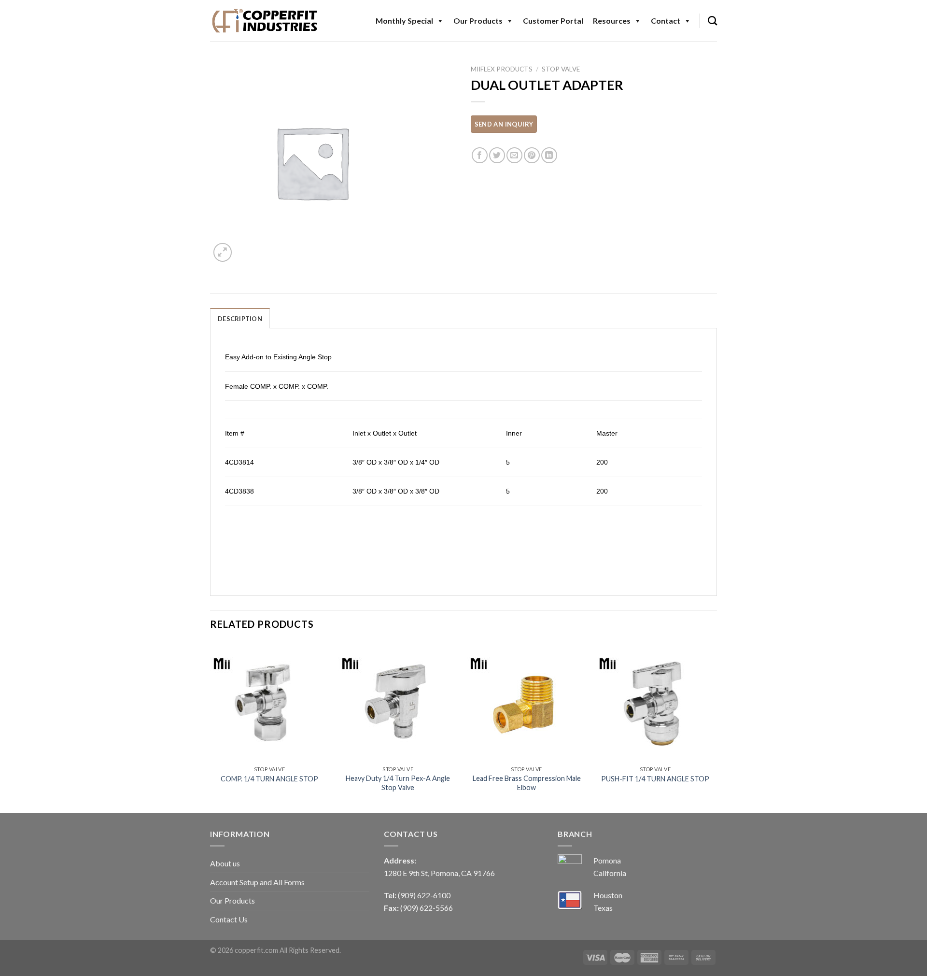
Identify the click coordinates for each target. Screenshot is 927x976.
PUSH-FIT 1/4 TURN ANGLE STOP (655, 779)
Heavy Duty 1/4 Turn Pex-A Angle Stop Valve (398, 783)
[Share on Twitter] (497, 155)
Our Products (478, 20)
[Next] (714, 726)
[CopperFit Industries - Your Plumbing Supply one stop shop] (265, 20)
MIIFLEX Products (502, 69)
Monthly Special (404, 20)
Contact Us (229, 919)
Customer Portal (553, 20)
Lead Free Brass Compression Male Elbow (527, 783)
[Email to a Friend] (514, 155)
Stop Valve (561, 69)
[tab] (240, 318)
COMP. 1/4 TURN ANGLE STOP (269, 779)
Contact (665, 20)
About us (225, 863)
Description (240, 319)
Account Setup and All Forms (257, 882)
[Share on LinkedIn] (549, 155)
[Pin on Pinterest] (532, 155)
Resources (612, 20)
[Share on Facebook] (480, 155)
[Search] (712, 20)
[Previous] (210, 726)
